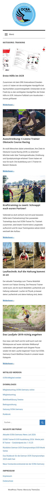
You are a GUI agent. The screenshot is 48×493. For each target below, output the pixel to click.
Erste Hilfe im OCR (13, 75)
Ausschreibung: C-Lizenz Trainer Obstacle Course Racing (21, 140)
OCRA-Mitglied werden (12, 378)
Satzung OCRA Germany (13, 409)
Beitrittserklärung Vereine (13, 399)
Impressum (7, 476)
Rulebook (6, 414)
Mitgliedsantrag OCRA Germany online (18, 390)
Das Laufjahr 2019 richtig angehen (22, 334)
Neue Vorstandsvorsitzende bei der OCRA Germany (23, 464)
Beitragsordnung (9, 404)
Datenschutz (8, 481)
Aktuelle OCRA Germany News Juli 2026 (19, 435)
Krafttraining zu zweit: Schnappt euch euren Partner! (21, 207)
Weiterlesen (8, 105)
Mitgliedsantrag (9, 395)
